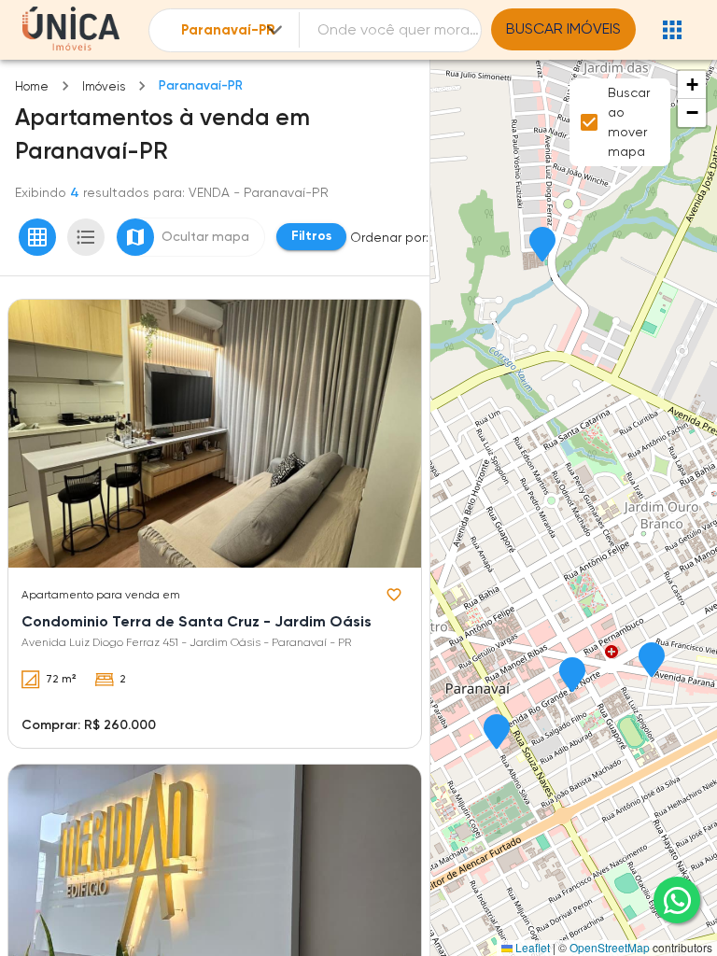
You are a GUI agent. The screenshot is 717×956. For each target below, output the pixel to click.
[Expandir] (274, 30)
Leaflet (531, 947)
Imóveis (103, 86)
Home (32, 86)
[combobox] (233, 30)
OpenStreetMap (609, 947)
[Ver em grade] (37, 237)
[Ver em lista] (86, 237)
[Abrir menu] (672, 30)
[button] (542, 245)
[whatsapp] (677, 900)
